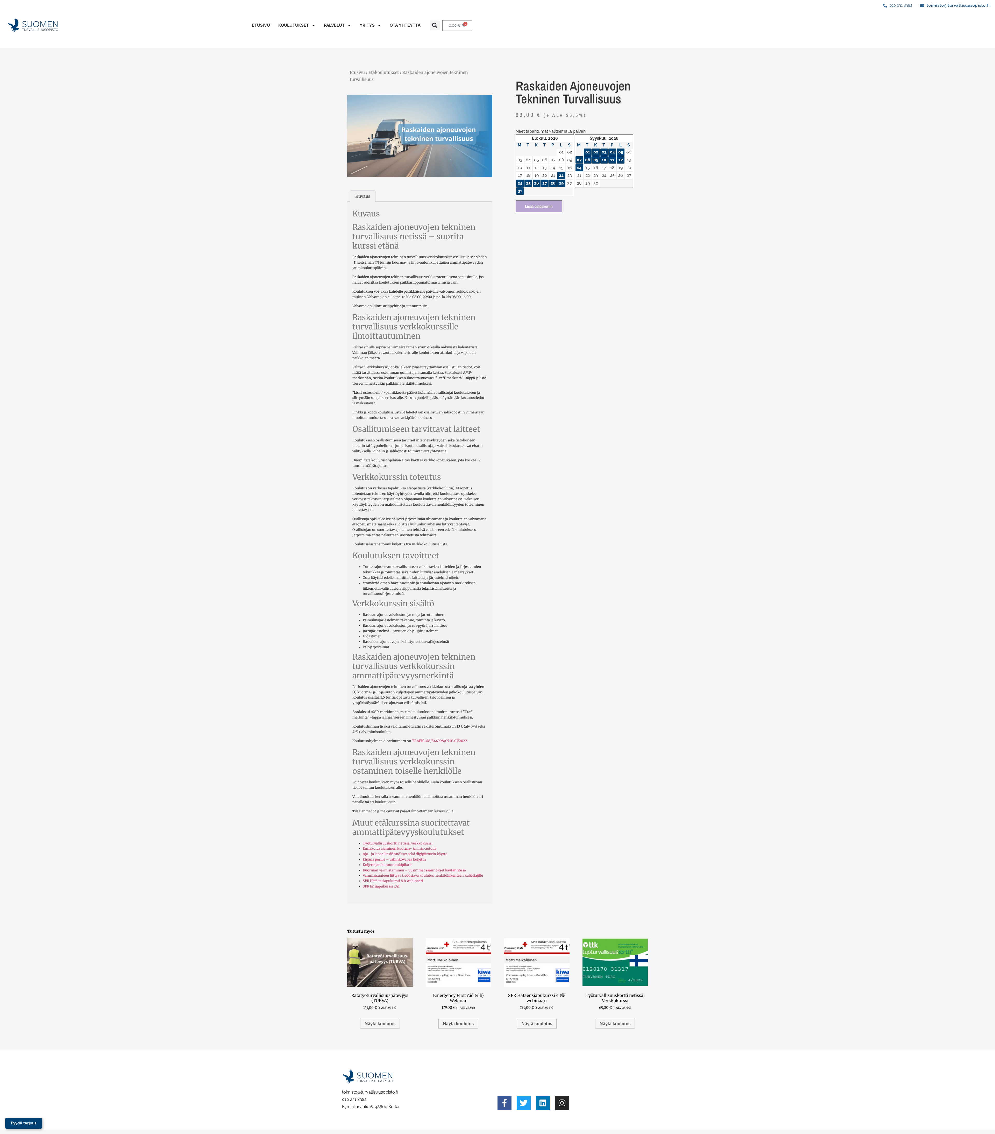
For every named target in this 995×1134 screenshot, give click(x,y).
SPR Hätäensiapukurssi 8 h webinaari (393, 881)
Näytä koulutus (380, 1023)
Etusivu (261, 25)
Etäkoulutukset (383, 72)
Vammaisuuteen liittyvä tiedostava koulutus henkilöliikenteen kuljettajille (423, 875)
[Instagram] (562, 1103)
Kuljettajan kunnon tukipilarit (387, 865)
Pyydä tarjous (23, 1123)
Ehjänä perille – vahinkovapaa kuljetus (394, 859)
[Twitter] (524, 1103)
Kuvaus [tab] (362, 196)
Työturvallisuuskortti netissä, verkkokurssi (397, 843)
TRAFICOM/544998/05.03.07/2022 (439, 741)
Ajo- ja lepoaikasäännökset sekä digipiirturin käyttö (405, 854)
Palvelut (334, 25)
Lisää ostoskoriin (539, 206)
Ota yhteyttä (405, 25)
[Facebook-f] (504, 1103)
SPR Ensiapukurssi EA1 (381, 886)
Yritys (367, 25)
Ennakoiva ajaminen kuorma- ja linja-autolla (399, 848)
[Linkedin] (543, 1103)
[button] (435, 25)
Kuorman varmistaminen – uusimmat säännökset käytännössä (414, 870)
